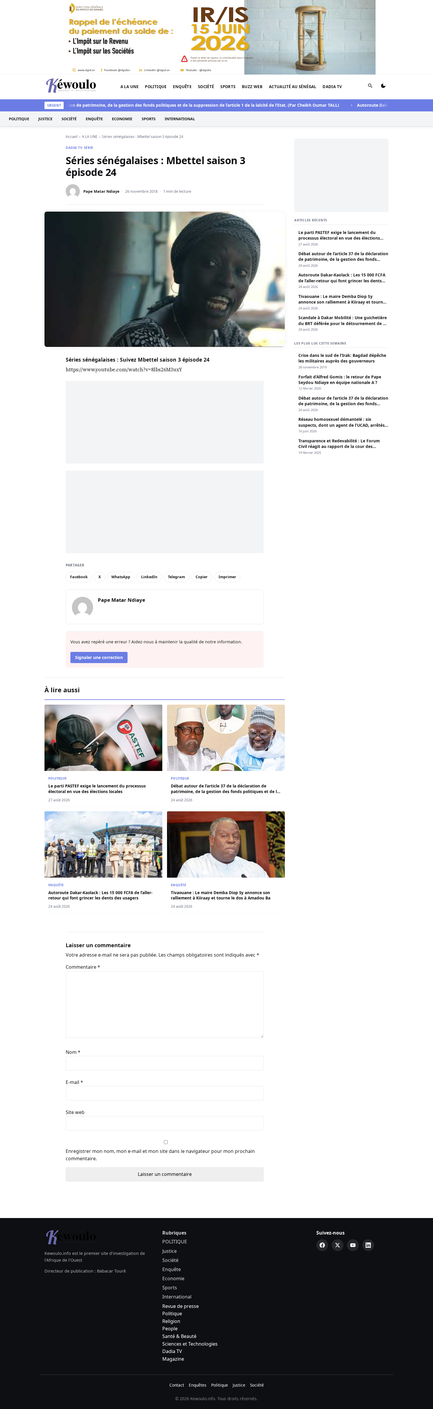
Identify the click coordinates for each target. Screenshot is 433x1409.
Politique (172, 1239)
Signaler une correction (99, 583)
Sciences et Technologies (190, 1269)
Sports (227, 12)
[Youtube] (353, 1170)
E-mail (74, 1007)
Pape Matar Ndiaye (101, 116)
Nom (73, 977)
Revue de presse (180, 1231)
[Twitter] (337, 1170)
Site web (75, 1037)
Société (206, 12)
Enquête (182, 12)
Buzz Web (252, 12)
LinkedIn (149, 502)
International (180, 44)
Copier (202, 502)
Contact (176, 1310)
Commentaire (83, 892)
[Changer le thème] (383, 12)
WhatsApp (120, 502)
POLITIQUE (156, 12)
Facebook (79, 502)
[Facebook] (322, 1170)
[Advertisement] (165, 347)
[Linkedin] (368, 1170)
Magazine (173, 1284)
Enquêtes (197, 1310)
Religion (171, 1246)
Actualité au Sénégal (292, 12)
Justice (45, 44)
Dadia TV (332, 12)
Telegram (176, 502)
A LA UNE (129, 12)
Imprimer (227, 502)
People (170, 1254)
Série (88, 73)
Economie (122, 44)
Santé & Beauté (179, 1261)
